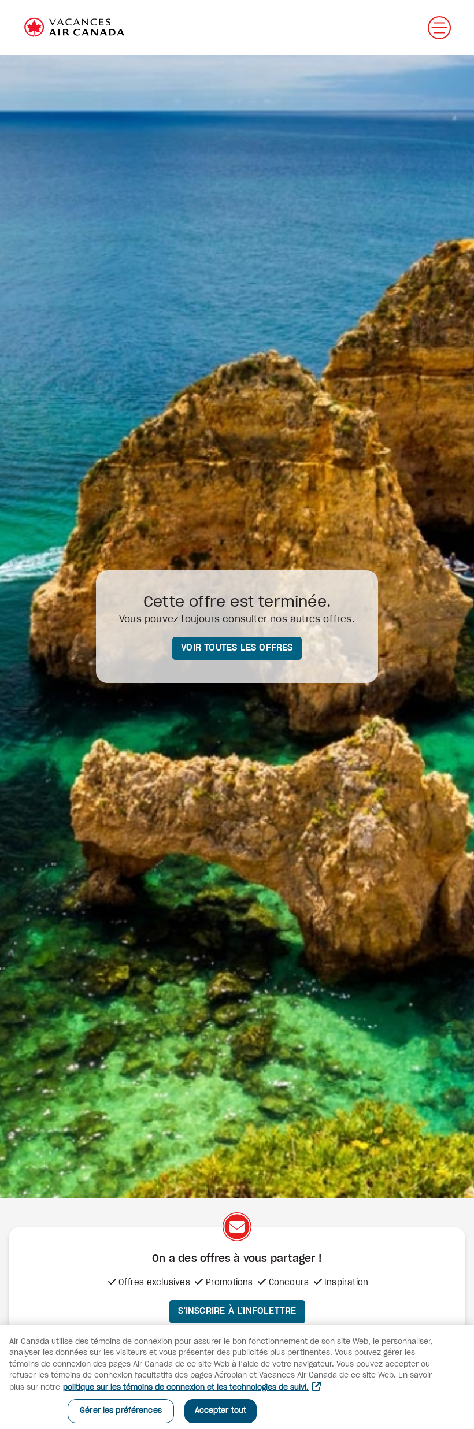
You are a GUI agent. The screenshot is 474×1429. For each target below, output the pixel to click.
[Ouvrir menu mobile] (439, 27)
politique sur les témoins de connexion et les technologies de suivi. (186, 1387)
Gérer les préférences (121, 1411)
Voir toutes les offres (236, 647)
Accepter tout (221, 1411)
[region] (237, 1377)
